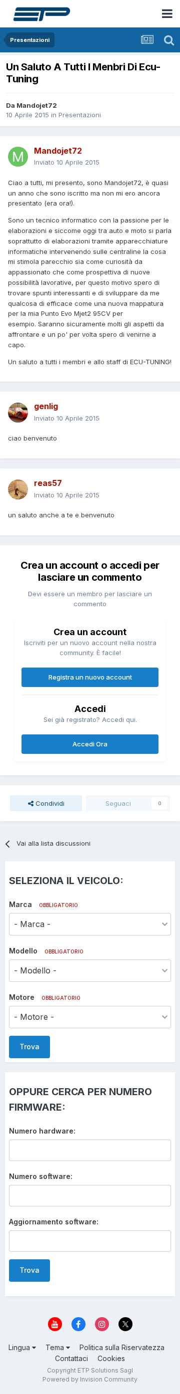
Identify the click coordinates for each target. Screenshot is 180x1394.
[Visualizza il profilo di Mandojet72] (18, 157)
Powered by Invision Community (90, 1379)
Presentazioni (79, 115)
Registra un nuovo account (90, 677)
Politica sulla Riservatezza (122, 1347)
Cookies (111, 1358)
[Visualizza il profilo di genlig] (18, 413)
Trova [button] (30, 1046)
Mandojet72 (36, 105)
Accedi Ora (90, 744)
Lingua (20, 1347)
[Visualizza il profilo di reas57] (18, 489)
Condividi (49, 803)
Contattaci (71, 1358)
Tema (56, 1347)
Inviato (67, 162)
